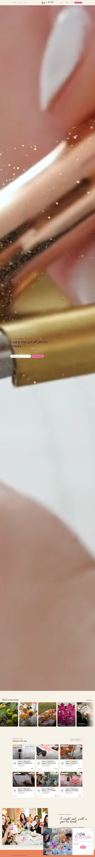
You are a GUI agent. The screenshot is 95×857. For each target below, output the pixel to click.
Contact (67, 2)
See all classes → (76, 739)
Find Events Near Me (38, 356)
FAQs (25, 2)
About (20, 2)
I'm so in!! (83, 847)
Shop (61, 2)
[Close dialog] (92, 830)
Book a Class (78, 2)
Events (14, 2)
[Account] (72, 2)
